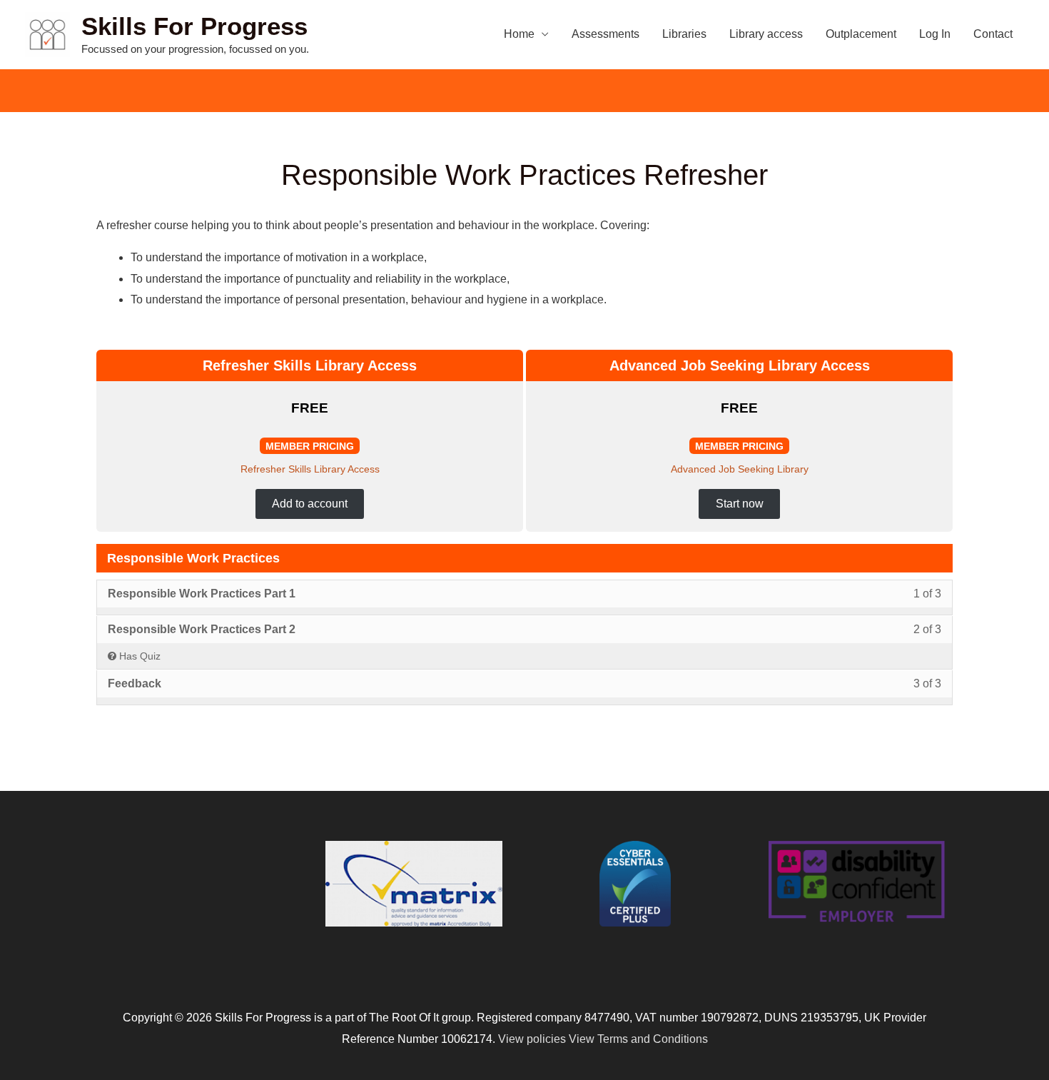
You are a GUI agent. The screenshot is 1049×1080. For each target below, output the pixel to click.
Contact (993, 34)
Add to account (310, 504)
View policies (532, 1039)
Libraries (684, 34)
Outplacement (861, 34)
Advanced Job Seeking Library (740, 469)
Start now (740, 504)
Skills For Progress (194, 26)
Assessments (605, 34)
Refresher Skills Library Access (310, 469)
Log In (935, 34)
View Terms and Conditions (638, 1039)
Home (519, 34)
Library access (766, 34)
